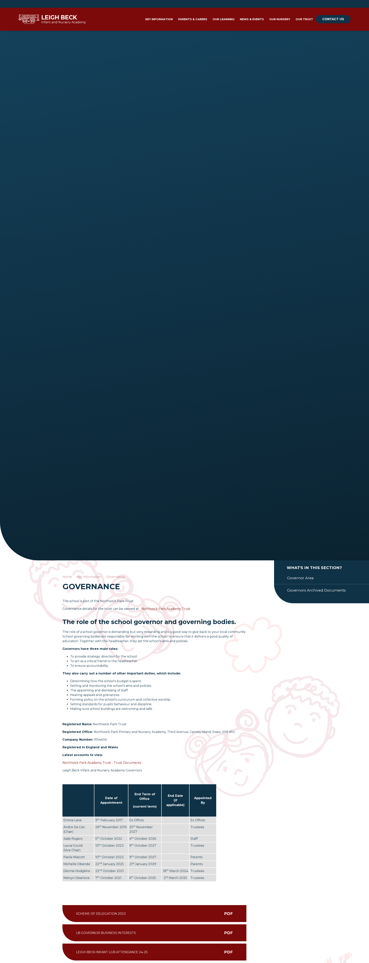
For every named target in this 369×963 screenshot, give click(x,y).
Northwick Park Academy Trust (166, 609)
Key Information (88, 577)
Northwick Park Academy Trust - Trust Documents (101, 762)
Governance (115, 577)
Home (67, 577)
